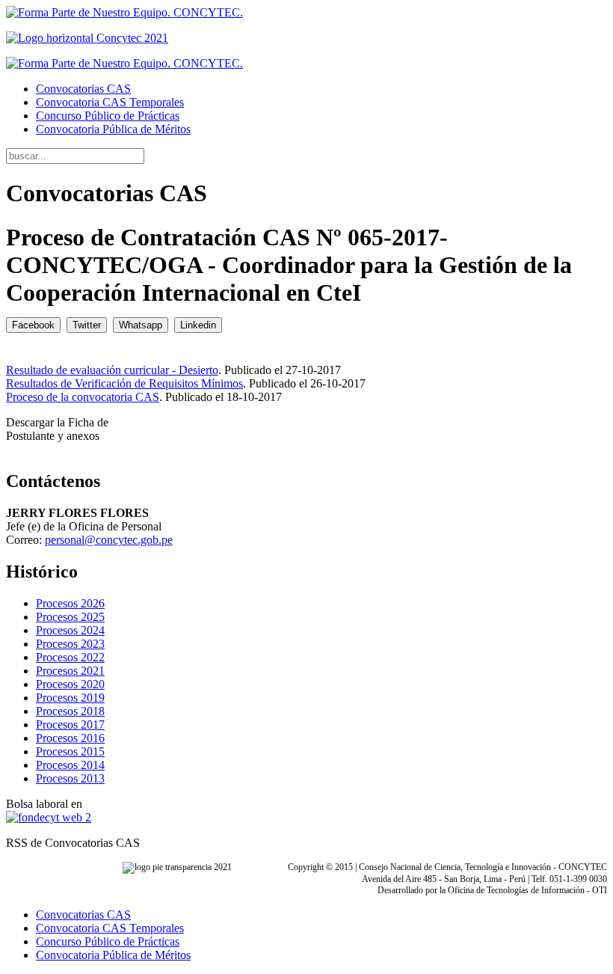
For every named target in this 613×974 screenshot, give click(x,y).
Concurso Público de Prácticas (107, 115)
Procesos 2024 (70, 630)
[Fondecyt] (48, 817)
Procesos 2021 (70, 670)
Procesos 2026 (70, 603)
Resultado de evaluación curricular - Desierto (112, 370)
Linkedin (198, 325)
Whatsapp (140, 325)
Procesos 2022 (70, 657)
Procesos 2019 (70, 697)
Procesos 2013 (70, 778)
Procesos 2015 (70, 751)
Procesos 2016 (70, 738)
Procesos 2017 (70, 724)
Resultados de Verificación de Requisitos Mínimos (124, 383)
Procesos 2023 (70, 643)
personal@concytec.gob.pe (109, 539)
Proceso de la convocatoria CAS (82, 396)
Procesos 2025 (70, 616)
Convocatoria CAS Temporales (110, 102)
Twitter (87, 325)
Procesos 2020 (70, 684)
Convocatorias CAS (83, 88)
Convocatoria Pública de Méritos (113, 129)
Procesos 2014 (70, 765)
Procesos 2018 (70, 711)
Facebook (33, 325)
